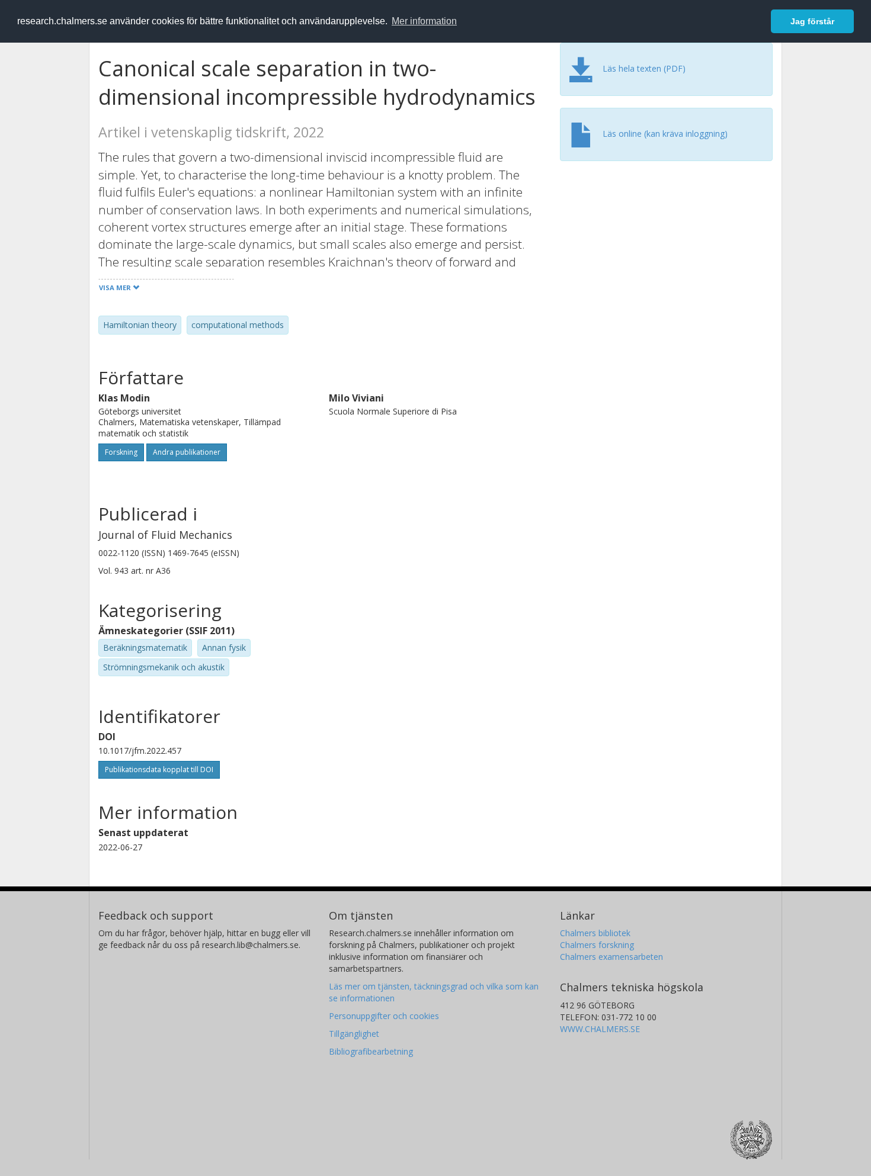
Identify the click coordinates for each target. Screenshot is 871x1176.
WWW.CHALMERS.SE (600, 1028)
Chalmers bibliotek (595, 933)
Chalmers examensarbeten (611, 956)
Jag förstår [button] (812, 21)
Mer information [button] (424, 21)
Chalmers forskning (597, 944)
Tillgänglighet (354, 1033)
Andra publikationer (186, 452)
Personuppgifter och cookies (384, 1015)
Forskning (121, 452)
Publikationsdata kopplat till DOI (159, 769)
